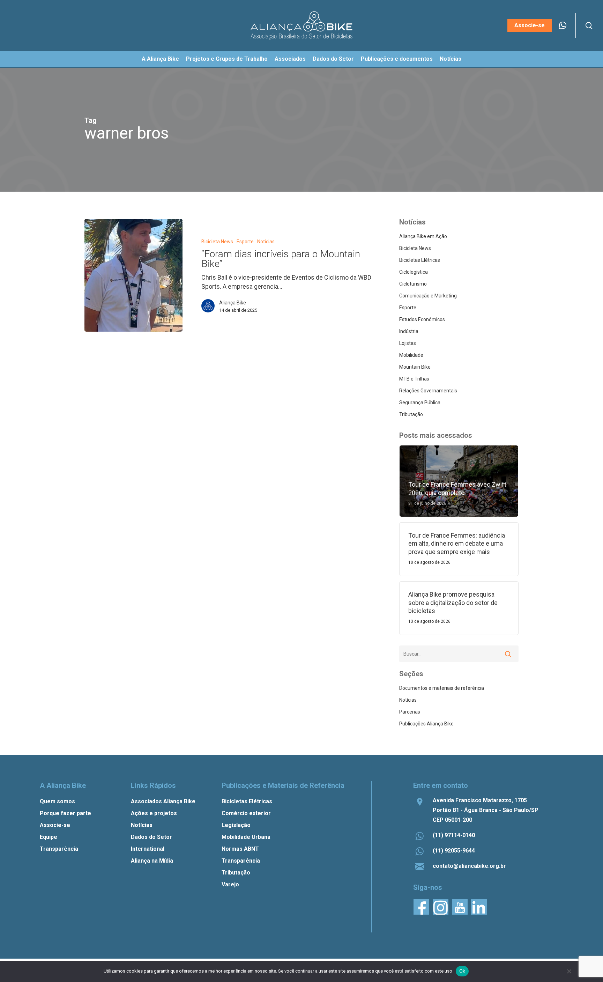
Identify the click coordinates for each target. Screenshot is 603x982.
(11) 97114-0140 (454, 835)
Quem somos (57, 801)
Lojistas (407, 343)
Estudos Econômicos (422, 319)
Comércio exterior (246, 813)
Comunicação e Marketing (428, 295)
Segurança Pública (419, 402)
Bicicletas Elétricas (419, 260)
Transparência (59, 849)
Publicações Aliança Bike (426, 723)
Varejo (230, 884)
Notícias (266, 241)
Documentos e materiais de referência (441, 688)
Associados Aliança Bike (163, 801)
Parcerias (409, 712)
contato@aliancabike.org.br (469, 866)
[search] (589, 25)
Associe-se (55, 825)
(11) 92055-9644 (454, 850)
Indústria (408, 331)
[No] (568, 971)
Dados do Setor (151, 837)
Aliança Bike (232, 302)
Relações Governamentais (428, 390)
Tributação (411, 414)
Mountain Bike (415, 367)
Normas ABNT (240, 849)
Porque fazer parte (65, 813)
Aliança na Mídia (152, 860)
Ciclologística (413, 272)
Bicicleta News (217, 241)
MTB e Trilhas (414, 379)
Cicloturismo (413, 284)
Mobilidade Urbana (246, 837)
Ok (462, 971)
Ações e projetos (154, 813)
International (147, 849)
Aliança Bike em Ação (423, 236)
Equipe (48, 837)
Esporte (245, 241)
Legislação (236, 825)
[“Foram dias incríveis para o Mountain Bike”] (133, 275)
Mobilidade (411, 355)
